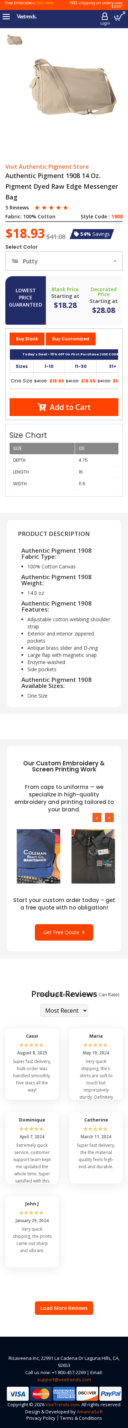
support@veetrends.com (64, 1379)
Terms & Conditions (81, 1418)
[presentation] (96, 817)
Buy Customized (70, 339)
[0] (118, 17)
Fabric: (13, 216)
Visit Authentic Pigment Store (47, 167)
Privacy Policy (40, 1418)
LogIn (105, 23)
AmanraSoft (90, 1411)
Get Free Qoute (62, 932)
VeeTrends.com (62, 1404)
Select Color (21, 246)
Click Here (44, 3)
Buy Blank (27, 339)
